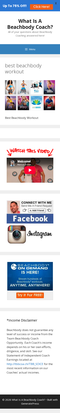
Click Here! (41, 6)
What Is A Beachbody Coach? (30, 24)
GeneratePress (30, 403)
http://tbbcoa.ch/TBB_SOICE (25, 364)
